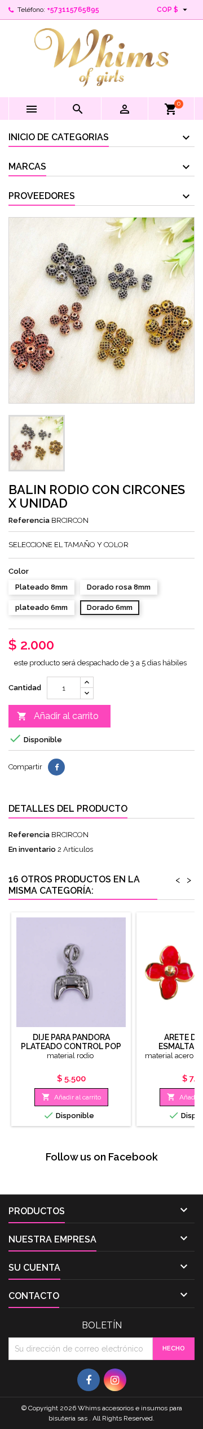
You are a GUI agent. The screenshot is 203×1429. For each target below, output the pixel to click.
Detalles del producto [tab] (67, 808)
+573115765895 (73, 10)
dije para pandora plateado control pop (71, 1042)
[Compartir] (56, 767)
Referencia (29, 520)
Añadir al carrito (58, 716)
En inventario (32, 849)
